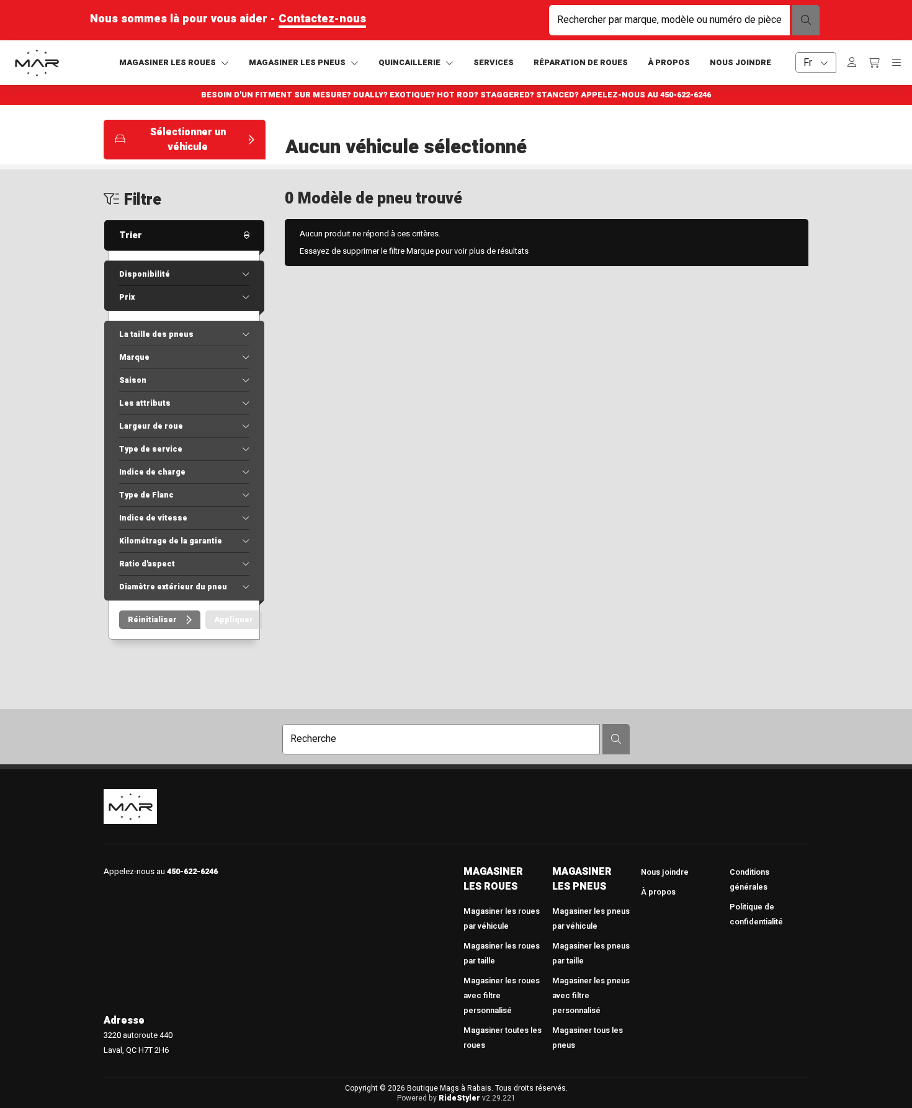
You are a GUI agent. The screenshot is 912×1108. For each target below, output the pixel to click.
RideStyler (459, 1098)
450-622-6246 (685, 95)
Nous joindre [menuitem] (665, 872)
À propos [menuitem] (658, 892)
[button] (185, 139)
